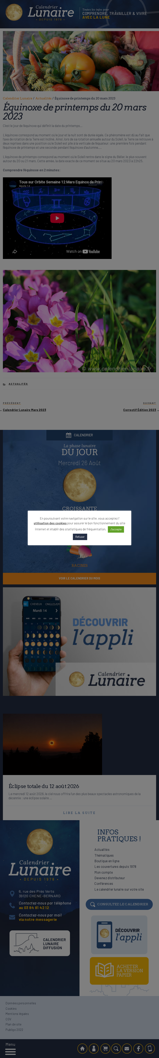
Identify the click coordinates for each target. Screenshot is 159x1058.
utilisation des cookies (50, 523)
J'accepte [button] (116, 529)
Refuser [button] (80, 536)
